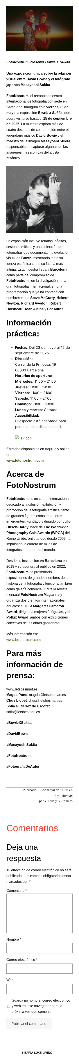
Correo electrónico (21, 960)
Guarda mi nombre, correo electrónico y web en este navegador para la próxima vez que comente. (41, 1006)
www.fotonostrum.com (25, 460)
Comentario (16, 890)
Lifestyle (67, 796)
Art (56, 796)
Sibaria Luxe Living (37, 1052)
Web (10, 980)
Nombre (13, 939)
